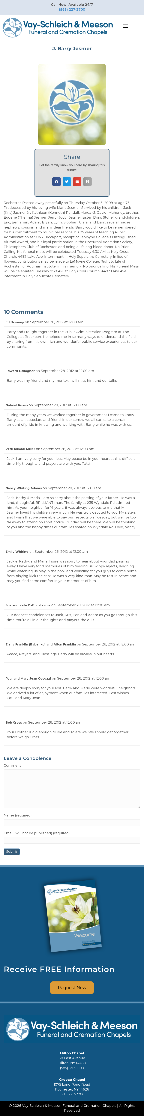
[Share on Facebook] (56, 181)
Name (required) (18, 815)
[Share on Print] (87, 181)
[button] (124, 27)
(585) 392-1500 (72, 1068)
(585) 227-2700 (72, 9)
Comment (12, 765)
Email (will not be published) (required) (37, 833)
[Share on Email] (77, 181)
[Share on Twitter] (67, 181)
